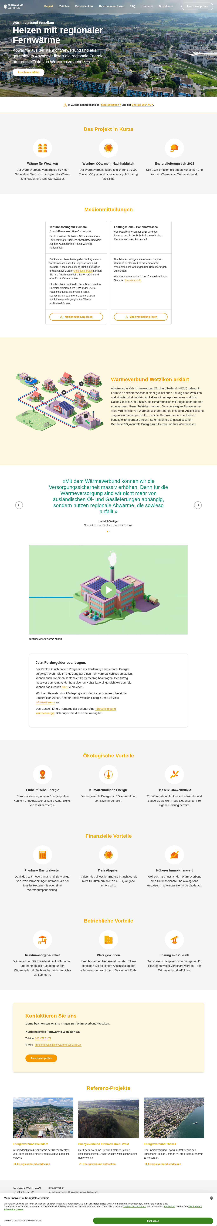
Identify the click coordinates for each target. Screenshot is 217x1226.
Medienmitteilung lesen (79, 316)
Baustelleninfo (84, 6)
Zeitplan (64, 6)
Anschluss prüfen (197, 6)
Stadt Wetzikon (110, 104)
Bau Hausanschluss (111, 6)
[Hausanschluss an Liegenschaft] (81, 383)
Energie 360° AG (141, 104)
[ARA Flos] (28, 378)
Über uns (147, 6)
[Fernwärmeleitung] (63, 392)
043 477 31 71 (43, 1038)
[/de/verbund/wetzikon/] (13, 6)
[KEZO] (85, 416)
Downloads (166, 6)
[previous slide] (19, 505)
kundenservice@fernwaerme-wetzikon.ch (58, 1044)
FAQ (132, 6)
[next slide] (198, 505)
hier (64, 687)
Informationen (44, 702)
